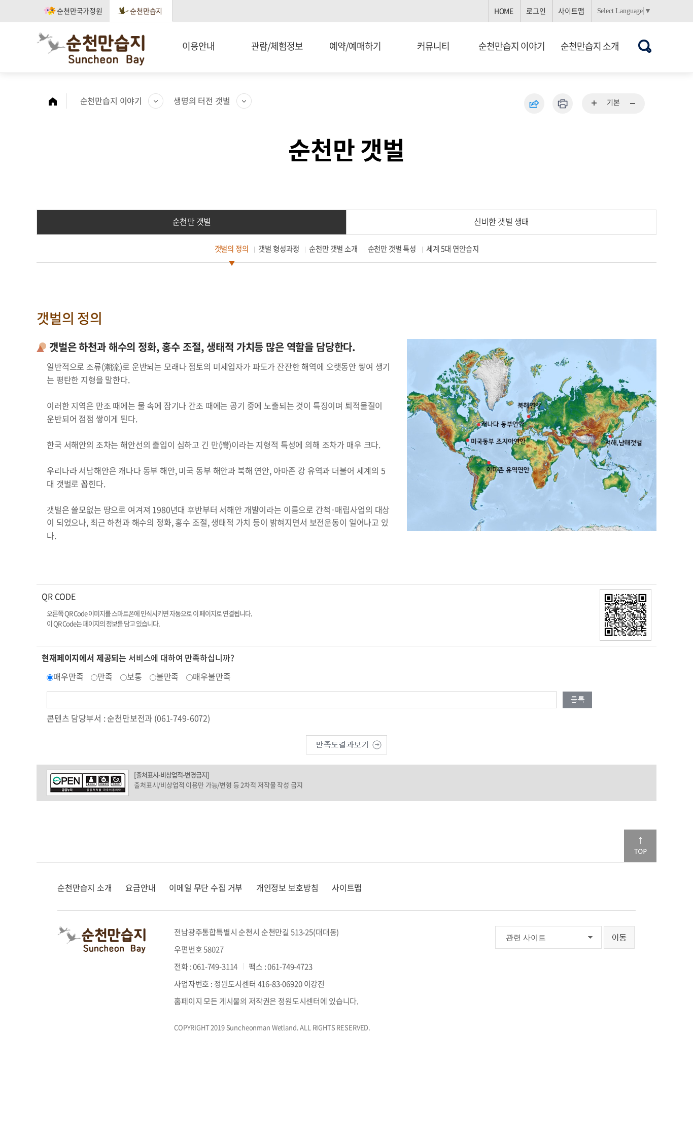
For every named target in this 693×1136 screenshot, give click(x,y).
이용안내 (198, 46)
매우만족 (68, 676)
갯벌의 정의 (232, 248)
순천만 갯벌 (191, 221)
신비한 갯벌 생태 (501, 221)
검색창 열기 (645, 46)
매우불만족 (211, 676)
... (595, 103)
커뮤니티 (433, 46)
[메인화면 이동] (58, 101)
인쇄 (562, 103)
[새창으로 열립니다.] (346, 743)
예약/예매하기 (355, 46)
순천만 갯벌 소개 (333, 248)
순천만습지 (146, 11)
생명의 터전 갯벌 (202, 100)
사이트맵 (571, 11)
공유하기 (534, 103)
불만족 (167, 676)
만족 (105, 676)
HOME (503, 11)
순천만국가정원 (79, 11)
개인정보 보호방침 (287, 887)
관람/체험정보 (277, 46)
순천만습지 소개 (590, 46)
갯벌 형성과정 (278, 248)
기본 (613, 102)
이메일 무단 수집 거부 (205, 887)
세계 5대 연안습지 (452, 248)
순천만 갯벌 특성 (392, 248)
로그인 (536, 11)
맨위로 (640, 846)
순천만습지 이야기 (511, 46)
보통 (134, 676)
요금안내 (140, 887)
